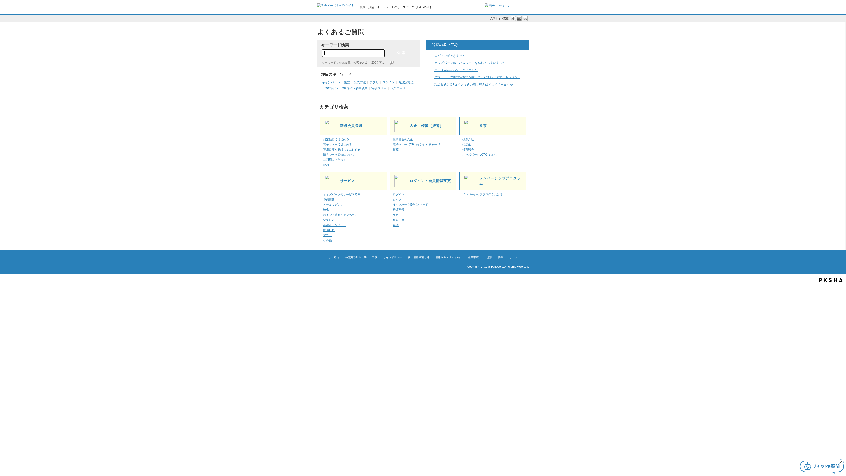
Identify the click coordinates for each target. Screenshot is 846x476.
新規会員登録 (351, 126)
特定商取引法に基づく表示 (361, 257)
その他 (327, 240)
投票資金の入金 (403, 139)
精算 (396, 149)
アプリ (374, 82)
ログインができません (449, 56)
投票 (347, 82)
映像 (326, 209)
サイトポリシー (392, 257)
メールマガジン (333, 204)
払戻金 (466, 144)
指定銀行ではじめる (336, 139)
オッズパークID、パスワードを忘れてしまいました (469, 63)
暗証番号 (398, 209)
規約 (326, 164)
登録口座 (398, 220)
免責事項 (473, 257)
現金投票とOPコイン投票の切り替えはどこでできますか (473, 84)
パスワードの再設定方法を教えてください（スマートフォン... (477, 77)
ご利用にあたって (334, 159)
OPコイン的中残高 (355, 88)
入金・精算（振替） (426, 126)
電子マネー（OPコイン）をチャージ (416, 144)
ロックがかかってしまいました (456, 70)
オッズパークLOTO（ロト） (480, 154)
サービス (347, 181)
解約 (396, 225)
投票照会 (468, 149)
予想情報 (329, 199)
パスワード (398, 88)
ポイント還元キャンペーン (340, 214)
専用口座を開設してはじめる (341, 149)
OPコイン (331, 88)
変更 (396, 214)
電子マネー (379, 88)
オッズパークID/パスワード (410, 204)
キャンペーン (331, 82)
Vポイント (330, 220)
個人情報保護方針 (418, 257)
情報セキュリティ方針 (448, 257)
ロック (397, 199)
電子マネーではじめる (337, 144)
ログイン (388, 82)
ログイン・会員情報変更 (430, 181)
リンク (513, 257)
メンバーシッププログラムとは (482, 194)
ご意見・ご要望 (494, 257)
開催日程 (329, 230)
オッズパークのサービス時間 (341, 194)
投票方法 (360, 82)
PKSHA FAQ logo (831, 280)
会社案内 (334, 257)
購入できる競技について (339, 154)
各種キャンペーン (334, 225)
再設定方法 (406, 82)
